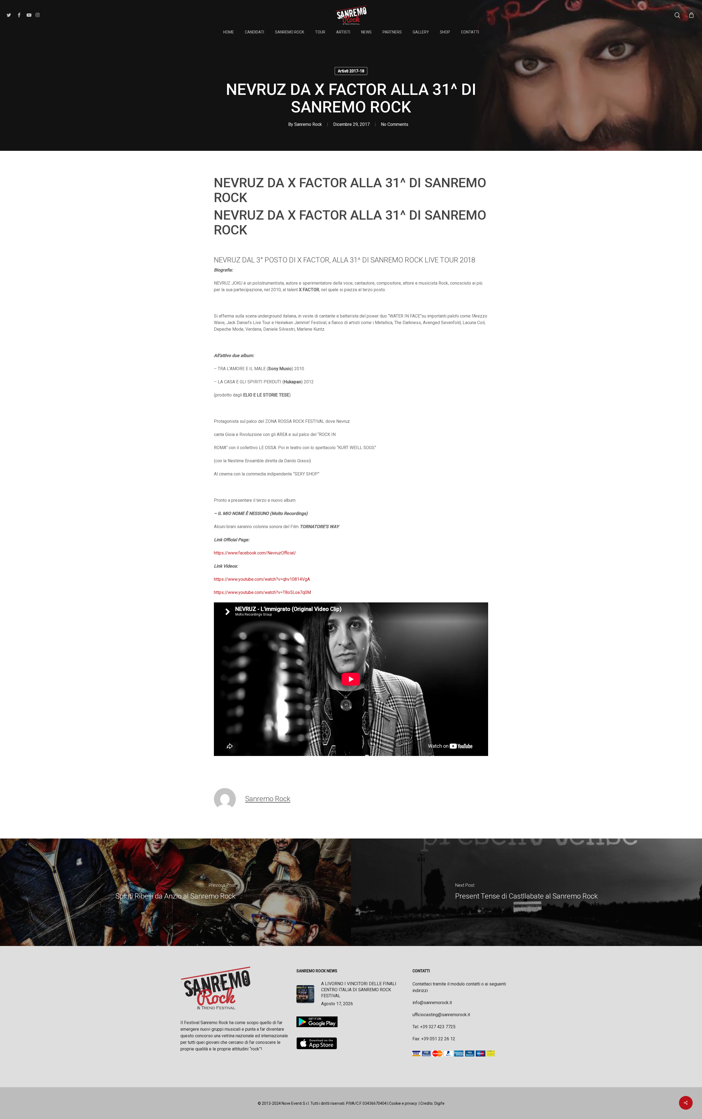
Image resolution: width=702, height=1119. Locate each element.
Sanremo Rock (308, 124)
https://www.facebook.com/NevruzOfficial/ (255, 553)
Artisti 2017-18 (351, 71)
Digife (439, 1103)
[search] (677, 15)
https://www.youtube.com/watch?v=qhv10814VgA (262, 579)
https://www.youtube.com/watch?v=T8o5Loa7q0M (262, 592)
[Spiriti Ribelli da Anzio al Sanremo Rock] (175, 892)
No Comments (394, 124)
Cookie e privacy (403, 1103)
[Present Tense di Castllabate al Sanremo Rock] (526, 892)
